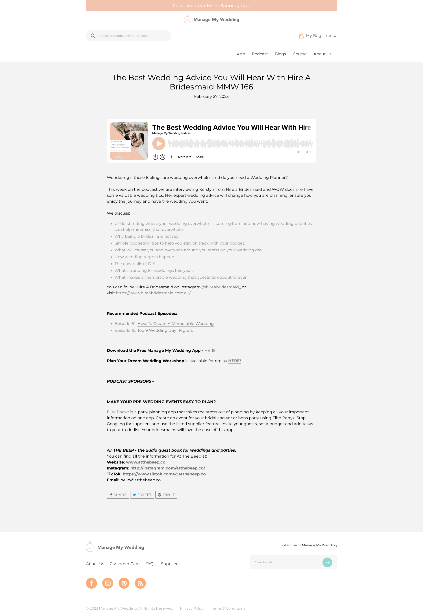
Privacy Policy (192, 608)
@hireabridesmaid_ (221, 287)
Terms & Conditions (228, 608)
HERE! (210, 350)
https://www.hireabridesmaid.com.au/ (153, 293)
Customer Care (125, 563)
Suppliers (170, 563)
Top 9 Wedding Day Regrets (165, 330)
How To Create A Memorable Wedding (175, 323)
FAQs (150, 563)
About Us (95, 563)
